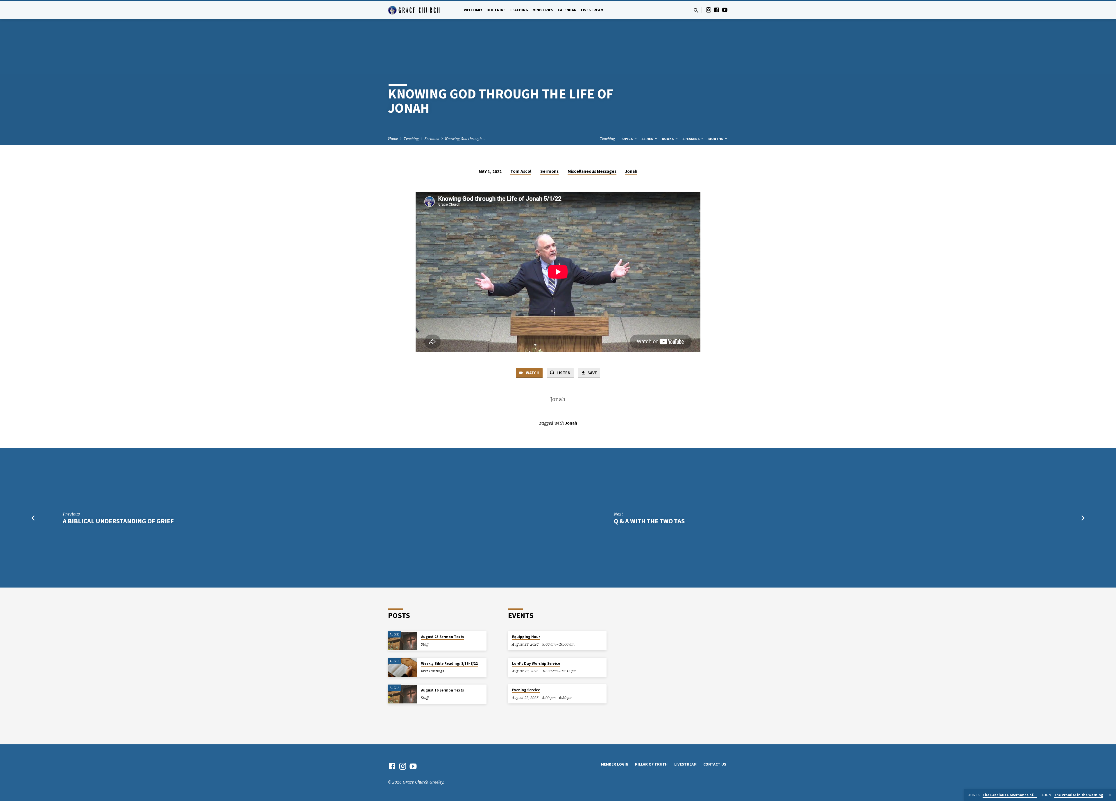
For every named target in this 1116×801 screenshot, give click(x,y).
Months (716, 139)
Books (668, 139)
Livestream (592, 10)
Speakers (691, 139)
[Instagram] (708, 10)
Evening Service (526, 689)
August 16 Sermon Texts (442, 690)
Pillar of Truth (651, 764)
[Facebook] (716, 10)
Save (591, 373)
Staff (425, 644)
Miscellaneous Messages (592, 171)
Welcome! (473, 10)
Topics (627, 139)
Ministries (542, 10)
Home (393, 138)
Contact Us (714, 764)
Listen (563, 373)
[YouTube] (725, 10)
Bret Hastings (432, 671)
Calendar (567, 10)
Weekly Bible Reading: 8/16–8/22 (449, 663)
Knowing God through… (465, 138)
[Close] (1110, 795)
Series (647, 139)
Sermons (432, 138)
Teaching (519, 10)
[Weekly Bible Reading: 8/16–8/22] (402, 667)
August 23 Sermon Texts (442, 636)
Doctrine (496, 10)
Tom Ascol (520, 171)
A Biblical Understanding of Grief (118, 521)
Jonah (631, 171)
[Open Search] (696, 10)
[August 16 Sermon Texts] (402, 694)
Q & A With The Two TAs (649, 521)
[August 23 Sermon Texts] (402, 641)
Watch (532, 373)
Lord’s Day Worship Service (536, 663)
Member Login (614, 764)
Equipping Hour (526, 636)
